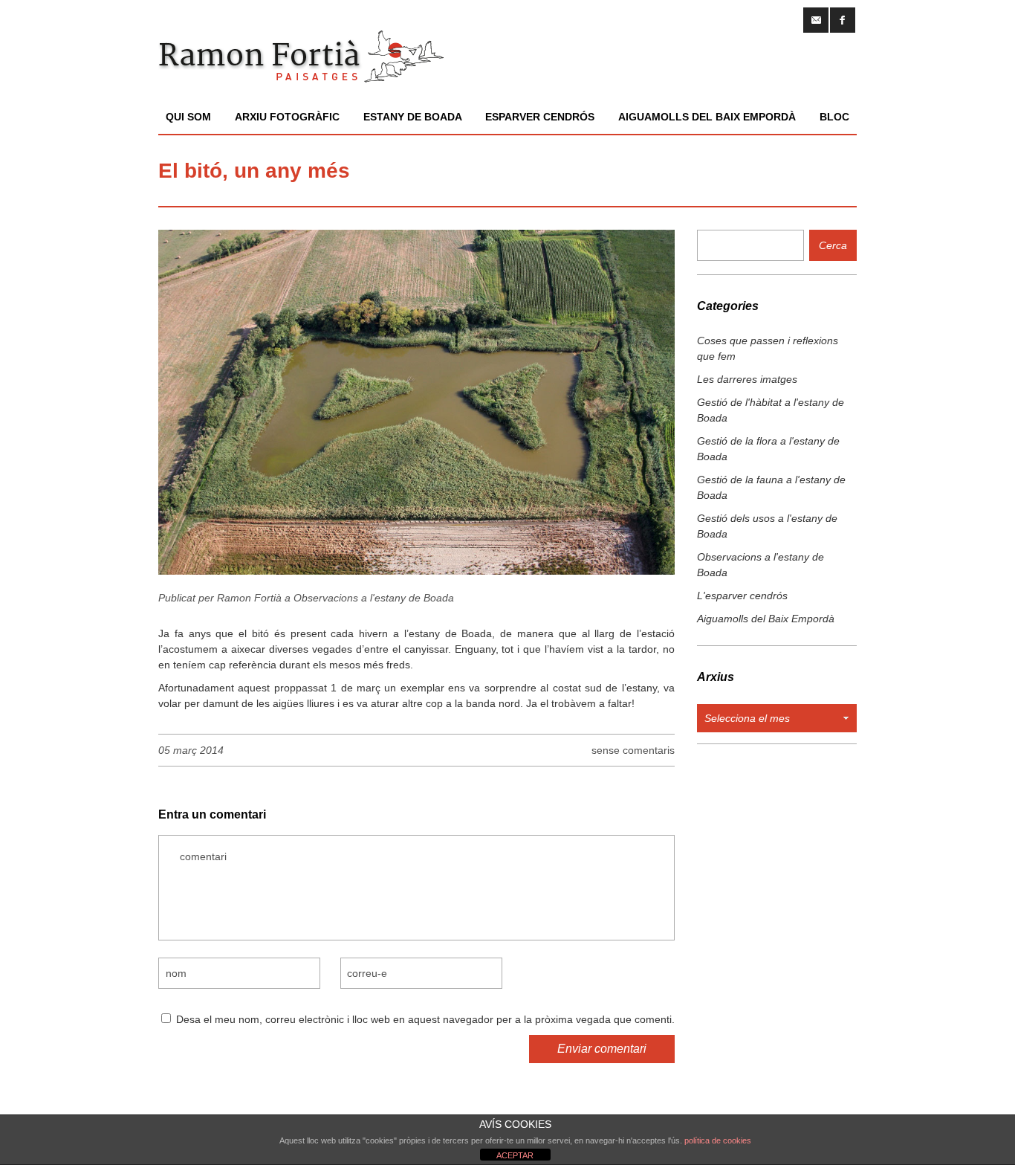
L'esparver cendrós (742, 595)
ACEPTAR (515, 1155)
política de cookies (717, 1140)
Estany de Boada (412, 117)
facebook (842, 20)
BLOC (834, 117)
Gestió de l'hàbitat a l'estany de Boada (770, 410)
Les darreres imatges (747, 379)
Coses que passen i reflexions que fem (767, 348)
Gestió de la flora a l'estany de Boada (768, 448)
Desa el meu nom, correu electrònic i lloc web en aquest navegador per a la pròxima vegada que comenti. (425, 1019)
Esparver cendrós (539, 117)
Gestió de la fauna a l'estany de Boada (771, 487)
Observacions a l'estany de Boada (374, 598)
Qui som (188, 117)
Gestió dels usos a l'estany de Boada (767, 526)
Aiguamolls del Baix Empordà (707, 117)
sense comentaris (633, 750)
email (815, 20)
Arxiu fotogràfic (287, 117)
